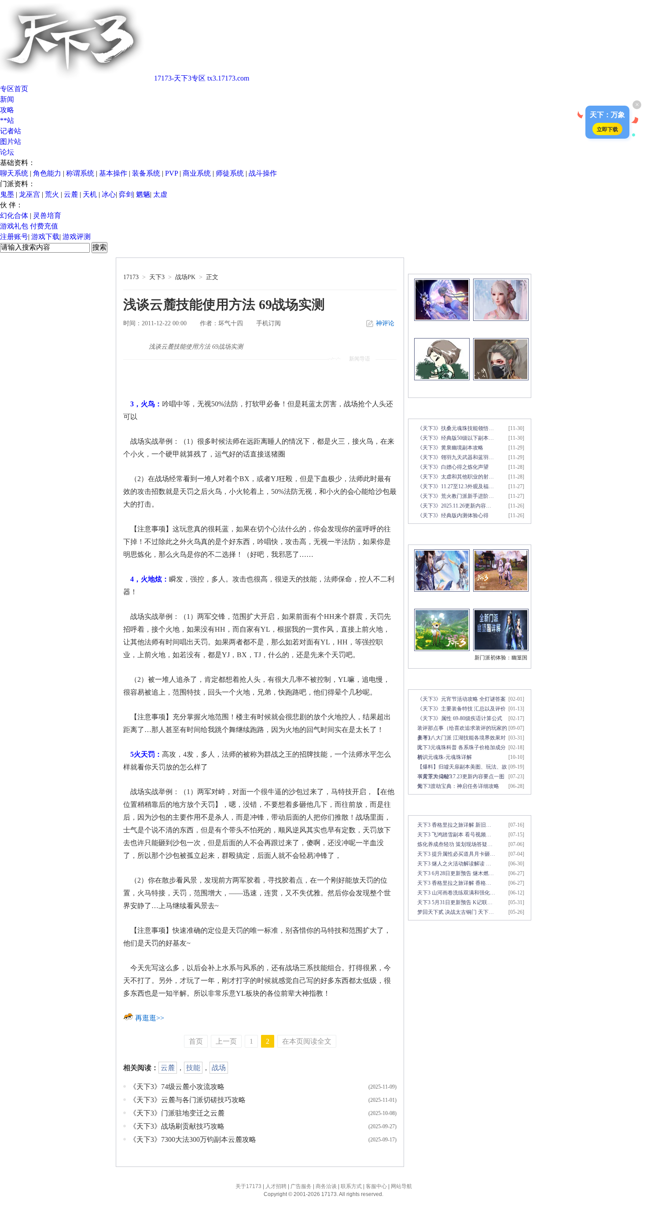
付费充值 (44, 226)
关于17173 (248, 1186)
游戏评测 (76, 236)
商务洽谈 (326, 1186)
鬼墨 (7, 194)
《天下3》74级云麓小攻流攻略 (176, 1086)
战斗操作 (263, 173)
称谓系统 (80, 173)
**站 (7, 120)
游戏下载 (45, 236)
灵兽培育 (47, 215)
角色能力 (47, 173)
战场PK (185, 277)
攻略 (7, 110)
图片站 (10, 141)
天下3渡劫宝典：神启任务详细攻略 (458, 786)
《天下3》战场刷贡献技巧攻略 (176, 1126)
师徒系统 (230, 173)
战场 (219, 1067)
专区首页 (14, 88)
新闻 (7, 99)
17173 (131, 277)
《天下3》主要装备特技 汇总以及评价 (461, 709)
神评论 (385, 323)
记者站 (10, 131)
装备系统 (146, 173)
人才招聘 (276, 1186)
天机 (90, 194)
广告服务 (301, 1186)
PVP (171, 173)
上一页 (226, 1041)
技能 (193, 1067)
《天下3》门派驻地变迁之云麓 (176, 1113)
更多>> (520, 265)
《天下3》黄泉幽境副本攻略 (450, 448)
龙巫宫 (29, 194)
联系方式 (351, 1186)
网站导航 (401, 1186)
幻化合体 (14, 215)
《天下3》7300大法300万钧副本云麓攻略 (192, 1139)
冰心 (109, 194)
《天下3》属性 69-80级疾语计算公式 (459, 718)
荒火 (52, 194)
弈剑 (126, 194)
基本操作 (113, 173)
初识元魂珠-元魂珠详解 (444, 757)
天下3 (157, 277)
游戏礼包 (14, 226)
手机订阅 (268, 323)
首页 (196, 1041)
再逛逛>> (149, 1018)
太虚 (160, 194)
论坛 (7, 152)
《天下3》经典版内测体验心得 (453, 515)
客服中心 (376, 1186)
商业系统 (197, 173)
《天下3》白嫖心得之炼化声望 (453, 467)
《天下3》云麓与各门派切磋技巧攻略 (187, 1100)
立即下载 (607, 129)
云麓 (71, 194)
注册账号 (14, 236)
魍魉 (143, 194)
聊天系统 (14, 173)
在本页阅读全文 (306, 1041)
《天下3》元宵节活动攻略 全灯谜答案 (461, 699)
